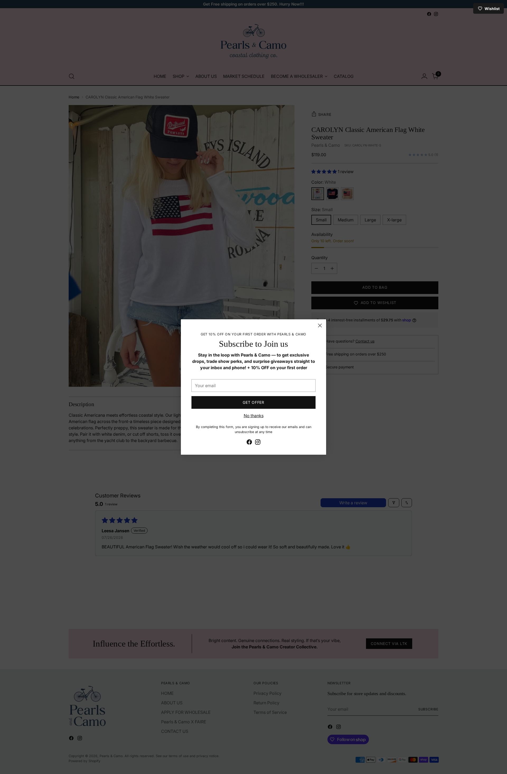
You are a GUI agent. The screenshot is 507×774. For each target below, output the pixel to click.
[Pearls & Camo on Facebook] (249, 443)
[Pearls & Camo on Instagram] (258, 443)
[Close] (320, 325)
